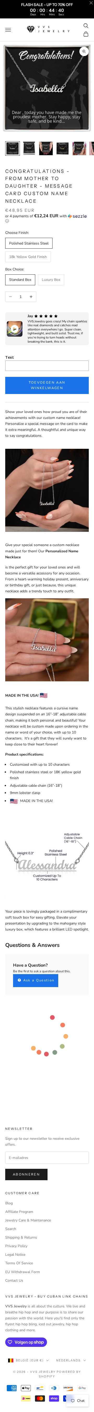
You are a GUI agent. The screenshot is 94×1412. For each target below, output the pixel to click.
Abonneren (26, 1174)
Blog (9, 1203)
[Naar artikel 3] (46, 148)
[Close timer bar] (91, 2)
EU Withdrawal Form (22, 1272)
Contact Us (14, 1280)
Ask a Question (38, 980)
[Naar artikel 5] (79, 148)
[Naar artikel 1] (12, 148)
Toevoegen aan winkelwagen (47, 385)
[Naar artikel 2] (29, 148)
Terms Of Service (19, 1263)
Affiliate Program (19, 1211)
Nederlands (68, 1360)
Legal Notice (15, 1254)
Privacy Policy (16, 1246)
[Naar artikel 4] (62, 148)
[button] (47, 218)
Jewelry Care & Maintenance (28, 1220)
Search (10, 1228)
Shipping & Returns (21, 1237)
